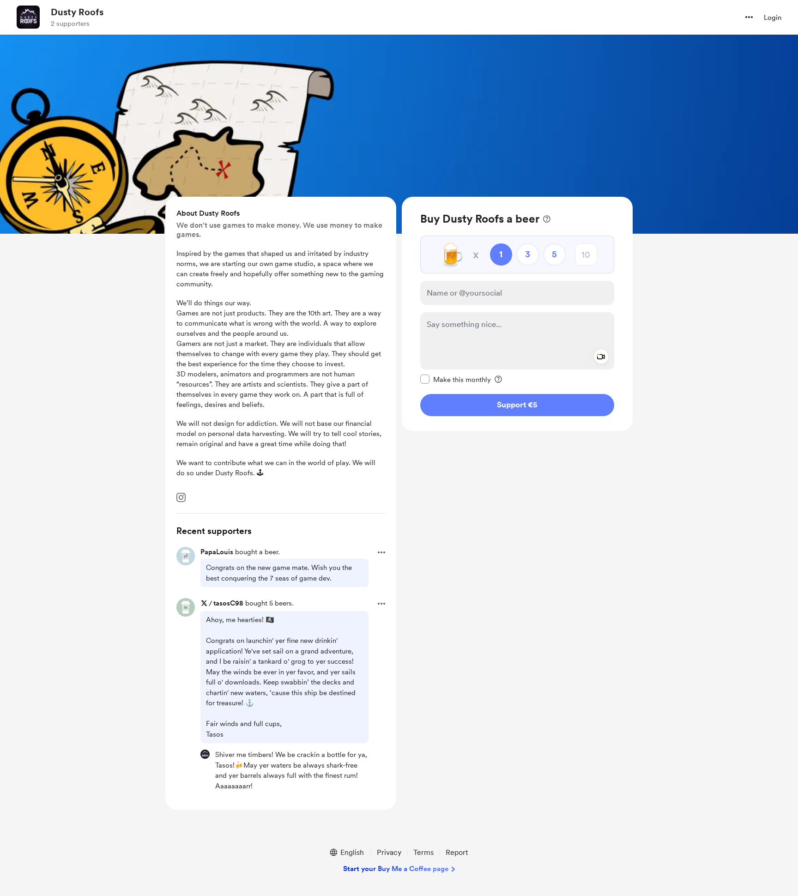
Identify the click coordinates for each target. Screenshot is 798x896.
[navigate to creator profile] (28, 17)
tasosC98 (228, 603)
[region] (517, 314)
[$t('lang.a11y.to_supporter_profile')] (205, 754)
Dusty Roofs (77, 12)
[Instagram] (181, 497)
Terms (423, 852)
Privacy (389, 852)
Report (457, 852)
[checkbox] (455, 379)
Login (772, 17)
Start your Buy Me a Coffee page (395, 869)
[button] (749, 17)
